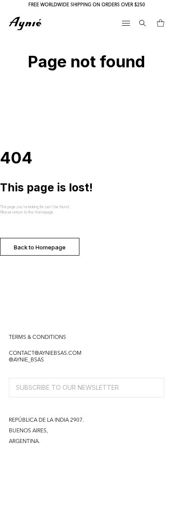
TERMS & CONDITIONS (37, 337)
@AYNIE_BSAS (26, 360)
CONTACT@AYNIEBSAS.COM (45, 353)
